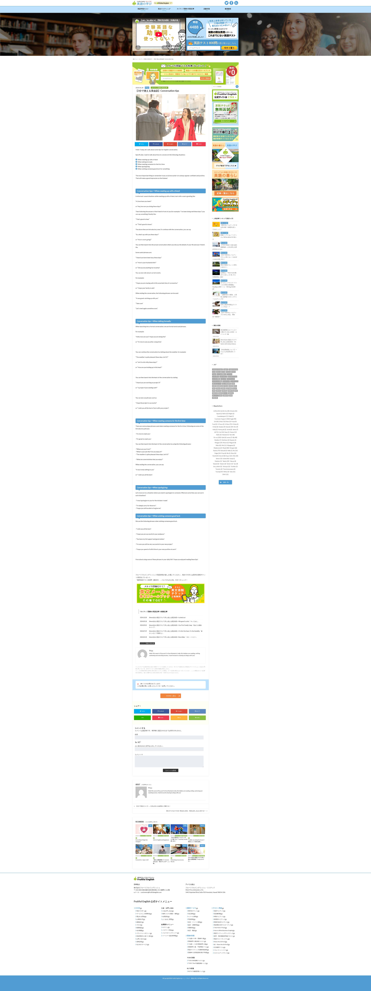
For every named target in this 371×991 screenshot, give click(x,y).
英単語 (223, 388)
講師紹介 (139, 922)
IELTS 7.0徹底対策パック (195, 971)
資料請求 (139, 941)
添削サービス (191, 908)
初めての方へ (141, 911)
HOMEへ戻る (171, 696)
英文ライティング (164, 9)
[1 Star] (138, 684)
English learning (233, 369)
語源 (231, 395)
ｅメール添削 (192, 916)
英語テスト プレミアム (221, 939)
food (214, 372)
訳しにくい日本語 (217, 395)
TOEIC (233, 372)
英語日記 (230, 393)
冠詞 (233, 383)
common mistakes (217, 369)
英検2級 (224, 390)
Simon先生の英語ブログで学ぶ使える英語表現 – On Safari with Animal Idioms (225, 343)
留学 (235, 386)
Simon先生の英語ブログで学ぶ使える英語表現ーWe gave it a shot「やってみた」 (174, 621)
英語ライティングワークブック (223, 933)
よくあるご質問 (167, 919)
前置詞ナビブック (219, 919)
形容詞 (230, 386)
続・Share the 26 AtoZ (221, 944)
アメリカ (229, 374)
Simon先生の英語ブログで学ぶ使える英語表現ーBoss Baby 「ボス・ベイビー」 (173, 637)
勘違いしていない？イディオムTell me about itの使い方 (224, 236)
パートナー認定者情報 (169, 935)
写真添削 (191, 919)
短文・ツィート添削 (194, 922)
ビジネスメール (232, 376)
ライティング (230, 379)
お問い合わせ (141, 939)
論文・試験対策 (193, 925)
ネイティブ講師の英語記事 (185, 9)
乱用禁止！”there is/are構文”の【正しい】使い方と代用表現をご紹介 (224, 274)
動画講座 (228, 9)
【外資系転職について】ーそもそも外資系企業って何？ (225, 353)
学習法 (225, 386)
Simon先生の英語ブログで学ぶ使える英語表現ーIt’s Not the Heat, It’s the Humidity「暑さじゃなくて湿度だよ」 (175, 632)
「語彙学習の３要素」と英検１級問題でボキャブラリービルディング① (224, 296)
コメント (139, 754)
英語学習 (215, 393)
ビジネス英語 (216, 379)
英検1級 (219, 390)
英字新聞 (229, 388)
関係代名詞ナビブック (221, 922)
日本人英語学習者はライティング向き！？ (229, 305)
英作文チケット (193, 911)
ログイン (165, 927)
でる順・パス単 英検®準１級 (197, 944)
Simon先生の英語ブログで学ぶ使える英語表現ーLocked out (167, 617)
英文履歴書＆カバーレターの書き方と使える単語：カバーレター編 (225, 333)
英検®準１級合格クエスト (196, 941)
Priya (150, 788)
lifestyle (228, 372)
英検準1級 (230, 390)
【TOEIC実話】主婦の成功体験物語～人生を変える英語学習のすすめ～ (224, 246)
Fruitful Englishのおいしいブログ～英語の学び (184, 978)
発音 (214, 388)
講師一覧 (226, 482)
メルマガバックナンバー (169, 933)
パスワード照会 (167, 930)
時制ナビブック (219, 916)
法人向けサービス (142, 944)
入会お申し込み (167, 911)
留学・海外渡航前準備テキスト (223, 936)
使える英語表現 (226, 383)
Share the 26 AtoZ (219, 941)
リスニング (226, 381)
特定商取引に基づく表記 (144, 936)
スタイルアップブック (221, 953)
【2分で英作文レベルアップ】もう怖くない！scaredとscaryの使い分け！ (224, 256)
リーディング (234, 381)
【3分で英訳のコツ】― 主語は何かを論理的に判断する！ (153, 806)
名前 (136, 734)
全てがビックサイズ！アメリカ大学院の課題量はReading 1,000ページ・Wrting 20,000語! (224, 285)
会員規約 (165, 916)
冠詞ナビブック (219, 911)
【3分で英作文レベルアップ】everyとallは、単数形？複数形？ (224, 313)
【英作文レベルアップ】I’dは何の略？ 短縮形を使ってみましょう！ (224, 226)
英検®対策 (190, 935)
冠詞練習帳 (217, 913)
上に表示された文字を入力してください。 (149, 746)
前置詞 (214, 386)
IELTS (223, 372)
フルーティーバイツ (220, 950)
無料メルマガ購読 (167, 913)
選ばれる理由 (141, 916)
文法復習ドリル (219, 947)
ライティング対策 (217, 381)
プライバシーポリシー (143, 933)
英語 (236, 390)
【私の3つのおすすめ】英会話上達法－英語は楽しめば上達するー (185, 811)
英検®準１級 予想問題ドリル (197, 947)
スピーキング (223, 376)
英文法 (234, 388)
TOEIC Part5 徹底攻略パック (197, 963)
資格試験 (215, 398)
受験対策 (191, 927)
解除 (176, 913)
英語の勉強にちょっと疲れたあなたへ (229, 265)
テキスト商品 (217, 908)
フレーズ (223, 379)
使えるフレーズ (217, 383)
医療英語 (220, 386)
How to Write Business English (223, 930)
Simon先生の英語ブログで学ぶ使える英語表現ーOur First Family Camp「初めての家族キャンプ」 (175, 626)
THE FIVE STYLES (219, 927)
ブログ (139, 925)
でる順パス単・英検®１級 (196, 938)
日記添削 (191, 913)
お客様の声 (140, 919)
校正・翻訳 (191, 930)
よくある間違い (221, 374)
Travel (214, 374)
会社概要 (139, 930)
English (226, 369)
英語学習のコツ (143, 9)
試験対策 (207, 9)
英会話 (218, 388)
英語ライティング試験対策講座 (197, 949)
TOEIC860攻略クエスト (195, 960)
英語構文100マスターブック (222, 925)
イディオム (215, 376)
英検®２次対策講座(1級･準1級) (197, 952)
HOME (137, 908)
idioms (218, 372)
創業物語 (139, 927)
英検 (214, 390)
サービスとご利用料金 (143, 913)
